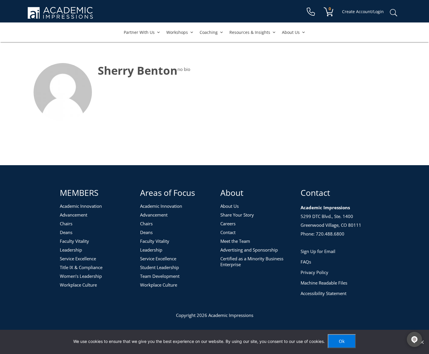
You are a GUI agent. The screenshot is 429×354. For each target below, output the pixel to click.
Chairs (66, 223)
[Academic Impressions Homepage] (60, 15)
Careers (228, 223)
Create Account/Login (363, 11)
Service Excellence (78, 258)
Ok (342, 341)
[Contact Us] (311, 12)
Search (393, 13)
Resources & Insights (249, 32)
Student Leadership (159, 267)
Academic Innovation (81, 206)
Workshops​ (177, 32)
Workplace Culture (78, 285)
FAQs (306, 262)
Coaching (209, 32)
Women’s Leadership (81, 276)
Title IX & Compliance (81, 267)
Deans (66, 232)
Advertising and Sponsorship (249, 250)
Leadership (71, 250)
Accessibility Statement (323, 293)
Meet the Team (235, 241)
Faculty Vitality (74, 241)
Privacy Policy (314, 272)
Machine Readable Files (324, 283)
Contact (228, 232)
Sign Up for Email (318, 251)
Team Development (159, 276)
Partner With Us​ (139, 32)
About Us (291, 32)
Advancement (73, 215)
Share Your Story (237, 215)
